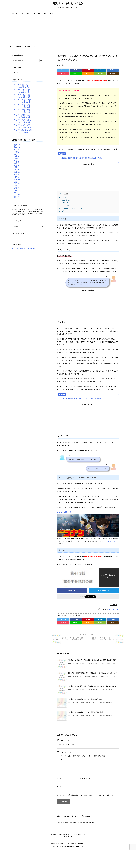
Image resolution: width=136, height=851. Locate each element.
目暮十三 (16, 169)
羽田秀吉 (16, 187)
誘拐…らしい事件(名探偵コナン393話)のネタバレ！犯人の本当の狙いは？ (92, 673)
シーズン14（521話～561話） (22, 106)
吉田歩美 (16, 153)
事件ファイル (22, 46)
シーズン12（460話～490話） (23, 102)
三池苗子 (16, 178)
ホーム (13, 46)
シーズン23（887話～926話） (23, 121)
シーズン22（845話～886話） (23, 119)
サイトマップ (54, 834)
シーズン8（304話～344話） (22, 96)
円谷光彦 (16, 149)
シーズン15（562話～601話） (22, 107)
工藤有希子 (17, 184)
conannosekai (113, 609)
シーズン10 (33, 46)
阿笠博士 (16, 156)
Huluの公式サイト (109, 541)
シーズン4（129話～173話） (22, 89)
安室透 (16, 190)
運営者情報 (62, 834)
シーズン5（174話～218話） (22, 91)
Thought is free (79, 846)
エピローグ (65, 205)
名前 (59, 779)
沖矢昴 (16, 189)
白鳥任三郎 (17, 179)
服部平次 (16, 163)
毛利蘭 (16, 146)
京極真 (16, 167)
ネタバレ (62, 197)
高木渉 (16, 171)
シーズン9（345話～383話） (22, 97)
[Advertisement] (68, 30)
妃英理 (16, 185)
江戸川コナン (17, 144)
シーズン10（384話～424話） (22, 99)
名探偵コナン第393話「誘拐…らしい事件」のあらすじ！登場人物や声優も (92, 660)
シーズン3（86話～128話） (22, 88)
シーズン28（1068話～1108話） (23, 129)
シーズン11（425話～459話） (22, 101)
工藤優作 (16, 182)
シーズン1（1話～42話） (21, 84)
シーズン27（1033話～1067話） (23, 127)
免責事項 (68, 834)
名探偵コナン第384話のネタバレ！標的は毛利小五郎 (85, 712)
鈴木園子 (16, 160)
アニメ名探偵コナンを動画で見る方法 (71, 208)
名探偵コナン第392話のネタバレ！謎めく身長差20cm (86, 699)
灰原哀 (16, 154)
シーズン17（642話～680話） (22, 111)
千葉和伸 (16, 174)
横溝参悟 (16, 198)
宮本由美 (16, 176)
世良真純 (16, 162)
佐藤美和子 (17, 173)
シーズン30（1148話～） (21, 132)
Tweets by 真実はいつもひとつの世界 (23, 249)
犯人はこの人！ (66, 200)
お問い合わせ (68, 836)
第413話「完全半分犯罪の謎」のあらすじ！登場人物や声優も (81, 158)
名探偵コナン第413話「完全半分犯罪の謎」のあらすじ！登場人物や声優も (92, 686)
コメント (59, 759)
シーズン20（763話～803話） (22, 116)
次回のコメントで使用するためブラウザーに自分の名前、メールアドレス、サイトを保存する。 (87, 795)
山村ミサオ (17, 194)
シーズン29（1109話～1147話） (23, 131)
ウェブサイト (61, 787)
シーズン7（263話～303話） (22, 94)
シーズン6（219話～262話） (22, 93)
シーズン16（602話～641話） (22, 109)
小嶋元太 (16, 151)
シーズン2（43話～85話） (21, 86)
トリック (64, 203)
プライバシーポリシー (78, 834)
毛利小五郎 (17, 148)
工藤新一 (16, 158)
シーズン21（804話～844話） (23, 117)
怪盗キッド (17, 192)
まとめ (61, 211)
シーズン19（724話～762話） (22, 114)
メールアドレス (85, 779)
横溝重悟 (16, 196)
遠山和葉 (16, 165)
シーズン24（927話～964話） (23, 122)
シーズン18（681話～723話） (22, 112)
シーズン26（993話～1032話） (23, 126)
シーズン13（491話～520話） (22, 104)
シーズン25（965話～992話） (23, 124)
